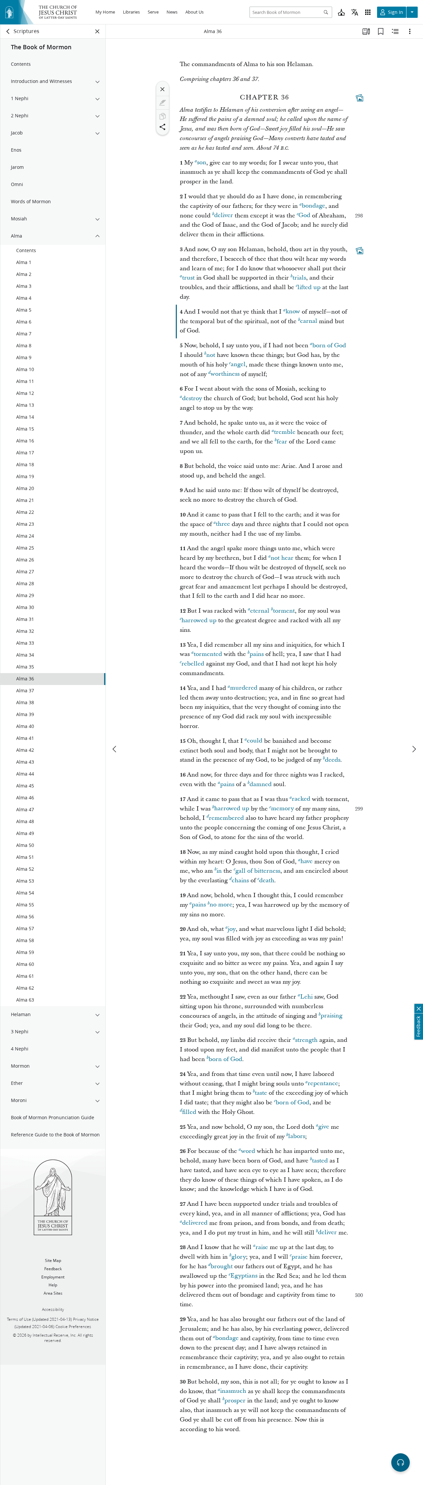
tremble (284, 432)
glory (238, 1257)
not (210, 355)
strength (306, 1040)
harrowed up (198, 620)
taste (261, 1093)
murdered (243, 688)
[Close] (162, 89)
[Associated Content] (360, 98)
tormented (208, 654)
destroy (192, 398)
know (293, 312)
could (254, 741)
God (304, 215)
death (266, 880)
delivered (195, 1223)
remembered (226, 818)
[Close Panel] (97, 31)
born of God (329, 345)
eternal (259, 611)
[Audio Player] (400, 1462)
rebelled (192, 664)
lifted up (309, 287)
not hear (282, 558)
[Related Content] (395, 31)
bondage (313, 206)
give (323, 1127)
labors (296, 1136)
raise (261, 1247)
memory (282, 809)
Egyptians (243, 1276)
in (219, 871)
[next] (413, 749)
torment (284, 611)
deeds (332, 760)
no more (221, 905)
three (223, 524)
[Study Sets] (366, 31)
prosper (235, 1400)
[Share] (162, 127)
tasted (320, 1161)
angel (238, 365)
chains (240, 880)
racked (301, 799)
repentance (323, 1084)
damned (261, 784)
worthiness (225, 374)
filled (189, 1112)
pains (257, 654)
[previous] (115, 749)
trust (188, 278)
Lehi (306, 997)
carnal (308, 321)
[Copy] (162, 116)
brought (222, 1266)
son (201, 163)
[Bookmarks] (380, 31)
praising (331, 1016)
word (248, 1151)
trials (299, 278)
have (306, 861)
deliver (223, 215)
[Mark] (162, 102)
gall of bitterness (257, 871)
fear (282, 442)
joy (232, 929)
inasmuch (233, 1391)
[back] (8, 31)
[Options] (409, 31)
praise (299, 1257)
